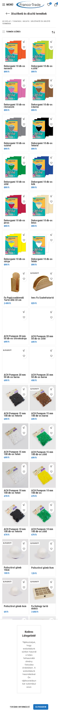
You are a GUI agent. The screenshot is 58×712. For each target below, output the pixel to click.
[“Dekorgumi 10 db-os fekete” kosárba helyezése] (51, 119)
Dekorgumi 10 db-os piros (14, 221)
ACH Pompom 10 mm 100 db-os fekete (15, 530)
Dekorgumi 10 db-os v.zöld (41, 67)
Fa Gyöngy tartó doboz (39, 607)
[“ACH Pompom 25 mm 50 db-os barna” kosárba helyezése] (51, 350)
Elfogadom (40, 707)
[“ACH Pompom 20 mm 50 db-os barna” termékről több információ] (24, 350)
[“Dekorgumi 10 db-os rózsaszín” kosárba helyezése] (24, 80)
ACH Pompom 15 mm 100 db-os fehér (15, 453)
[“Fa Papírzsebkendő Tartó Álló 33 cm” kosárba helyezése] (24, 273)
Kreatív (26, 21)
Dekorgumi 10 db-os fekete (41, 144)
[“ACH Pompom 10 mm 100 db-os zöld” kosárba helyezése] (51, 505)
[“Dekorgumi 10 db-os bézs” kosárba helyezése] (51, 196)
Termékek (17, 21)
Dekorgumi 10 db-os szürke (14, 144)
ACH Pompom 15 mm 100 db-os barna (42, 414)
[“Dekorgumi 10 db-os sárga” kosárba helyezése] (24, 235)
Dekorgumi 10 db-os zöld (14, 183)
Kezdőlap (6, 21)
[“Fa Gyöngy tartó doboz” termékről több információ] (51, 582)
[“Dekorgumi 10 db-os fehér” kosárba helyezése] (51, 235)
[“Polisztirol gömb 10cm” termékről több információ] (24, 543)
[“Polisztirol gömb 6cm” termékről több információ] (24, 582)
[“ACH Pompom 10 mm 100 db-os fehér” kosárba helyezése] (24, 466)
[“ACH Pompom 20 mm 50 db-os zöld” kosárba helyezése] (51, 312)
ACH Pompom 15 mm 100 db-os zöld (42, 453)
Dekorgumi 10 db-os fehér (41, 260)
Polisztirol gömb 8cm (42, 568)
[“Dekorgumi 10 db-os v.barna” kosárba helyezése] (51, 80)
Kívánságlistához (24, 47)
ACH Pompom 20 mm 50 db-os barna (15, 376)
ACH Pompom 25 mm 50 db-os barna (42, 376)
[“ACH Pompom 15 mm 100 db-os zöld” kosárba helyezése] (51, 428)
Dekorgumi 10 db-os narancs (14, 67)
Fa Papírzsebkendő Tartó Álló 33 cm (14, 299)
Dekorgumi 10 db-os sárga (14, 260)
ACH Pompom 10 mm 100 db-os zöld (42, 530)
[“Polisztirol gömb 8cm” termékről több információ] (51, 543)
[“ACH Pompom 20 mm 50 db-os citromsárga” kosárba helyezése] (24, 312)
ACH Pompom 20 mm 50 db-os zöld (42, 337)
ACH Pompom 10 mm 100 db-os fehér (15, 491)
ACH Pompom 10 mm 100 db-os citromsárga (42, 492)
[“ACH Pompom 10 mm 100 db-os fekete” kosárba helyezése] (24, 505)
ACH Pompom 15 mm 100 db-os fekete (15, 414)
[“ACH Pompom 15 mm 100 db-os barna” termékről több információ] (51, 389)
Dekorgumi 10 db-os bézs (41, 221)
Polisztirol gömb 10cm (12, 568)
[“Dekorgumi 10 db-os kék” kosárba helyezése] (51, 157)
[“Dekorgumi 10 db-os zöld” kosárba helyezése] (24, 157)
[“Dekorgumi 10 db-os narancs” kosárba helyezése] (24, 42)
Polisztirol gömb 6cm (15, 606)
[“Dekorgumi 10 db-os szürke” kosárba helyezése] (24, 119)
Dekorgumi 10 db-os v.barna (41, 105)
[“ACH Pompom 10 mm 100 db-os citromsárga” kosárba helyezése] (51, 466)
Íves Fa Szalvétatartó (42, 298)
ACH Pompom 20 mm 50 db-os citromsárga (15, 337)
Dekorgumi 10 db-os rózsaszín (14, 105)
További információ (20, 707)
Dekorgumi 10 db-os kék (41, 183)
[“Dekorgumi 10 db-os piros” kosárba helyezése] (24, 196)
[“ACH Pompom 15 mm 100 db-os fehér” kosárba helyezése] (24, 427)
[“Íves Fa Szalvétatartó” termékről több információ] (51, 273)
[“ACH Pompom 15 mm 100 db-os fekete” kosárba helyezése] (24, 389)
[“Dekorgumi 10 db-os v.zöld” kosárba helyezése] (51, 42)
